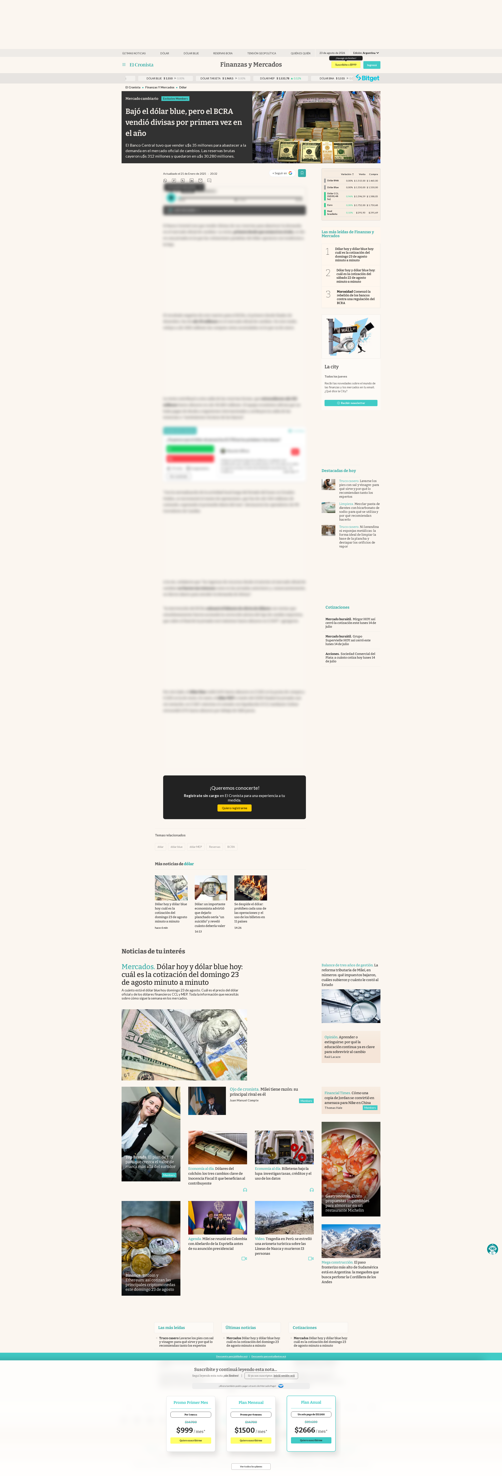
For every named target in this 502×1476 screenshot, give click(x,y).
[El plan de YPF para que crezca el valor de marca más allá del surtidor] (151, 1134)
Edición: (364, 52)
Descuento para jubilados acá (231, 1356)
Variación (346, 174)
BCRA (231, 846)
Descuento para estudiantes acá (268, 1356)
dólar (183, 87)
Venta (362, 174)
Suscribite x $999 (345, 64)
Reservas (214, 846)
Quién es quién (300, 53)
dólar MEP (196, 846)
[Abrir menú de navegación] (124, 65)
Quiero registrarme (234, 808)
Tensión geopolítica (261, 53)
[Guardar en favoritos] (302, 173)
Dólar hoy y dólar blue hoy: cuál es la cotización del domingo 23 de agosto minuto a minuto (354, 254)
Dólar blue (191, 53)
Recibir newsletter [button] (353, 403)
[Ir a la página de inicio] (141, 65)
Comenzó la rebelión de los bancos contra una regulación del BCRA (356, 297)
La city (332, 366)
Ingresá (372, 65)
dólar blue (177, 846)
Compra (373, 174)
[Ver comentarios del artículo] (209, 181)
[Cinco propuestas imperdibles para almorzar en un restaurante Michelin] (351, 1169)
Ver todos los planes (251, 1466)
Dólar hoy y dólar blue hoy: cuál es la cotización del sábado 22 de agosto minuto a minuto (355, 275)
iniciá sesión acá (284, 1375)
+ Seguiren (284, 174)
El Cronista (133, 87)
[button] (492, 1249)
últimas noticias (134, 53)
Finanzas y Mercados (159, 87)
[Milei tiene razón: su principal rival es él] (207, 1105)
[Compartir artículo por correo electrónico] (200, 181)
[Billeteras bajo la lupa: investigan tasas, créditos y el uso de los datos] (284, 1147)
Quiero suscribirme (191, 1440)
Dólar (164, 53)
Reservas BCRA (223, 53)
